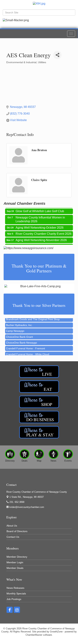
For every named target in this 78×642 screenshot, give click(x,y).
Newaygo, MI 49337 (26, 497)
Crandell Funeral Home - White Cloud (27, 352)
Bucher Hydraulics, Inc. (19, 322)
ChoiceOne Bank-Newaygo (21, 340)
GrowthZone (56, 631)
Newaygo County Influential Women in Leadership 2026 (40, 217)
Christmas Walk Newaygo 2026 (36, 244)
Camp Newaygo (15, 328)
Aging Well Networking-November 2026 (41, 238)
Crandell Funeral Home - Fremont (25, 346)
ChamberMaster (34, 634)
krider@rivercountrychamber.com (26, 507)
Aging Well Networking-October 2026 (39, 225)
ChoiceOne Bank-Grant (19, 334)
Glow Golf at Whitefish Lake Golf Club (40, 209)
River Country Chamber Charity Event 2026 (43, 231)
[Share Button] (57, 55)
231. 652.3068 (16, 502)
